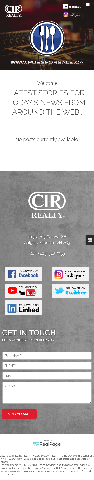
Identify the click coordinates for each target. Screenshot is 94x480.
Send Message (19, 414)
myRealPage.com (47, 444)
